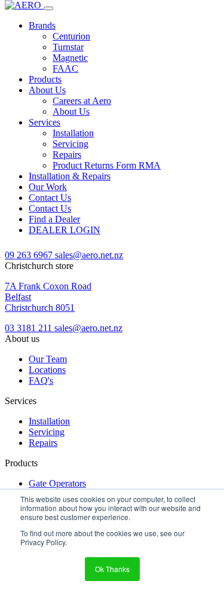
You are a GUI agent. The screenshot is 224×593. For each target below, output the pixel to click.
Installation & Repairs (70, 176)
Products (45, 79)
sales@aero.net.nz (89, 255)
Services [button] (44, 122)
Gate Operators (57, 483)
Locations (47, 370)
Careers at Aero (82, 101)
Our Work (48, 187)
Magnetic (70, 58)
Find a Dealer (54, 219)
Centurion (71, 36)
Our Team (48, 359)
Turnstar (68, 47)
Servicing (70, 144)
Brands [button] (42, 25)
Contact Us (50, 197)
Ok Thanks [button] (112, 569)
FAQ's (41, 380)
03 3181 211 (29, 328)
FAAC (65, 68)
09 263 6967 (30, 255)
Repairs (67, 154)
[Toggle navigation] (48, 8)
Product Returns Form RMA (107, 165)
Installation (73, 133)
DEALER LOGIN (64, 230)
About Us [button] (47, 90)
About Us (71, 111)
